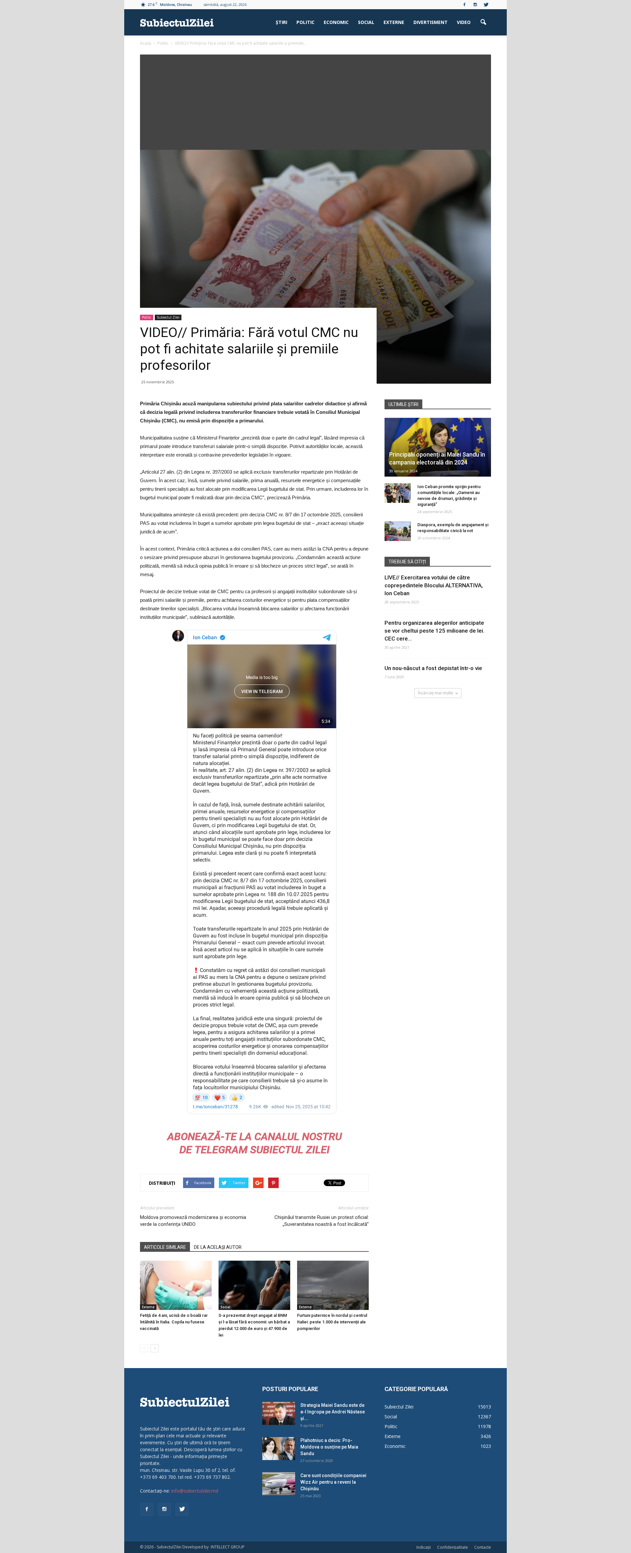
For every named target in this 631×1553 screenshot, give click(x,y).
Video (464, 22)
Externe (394, 22)
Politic (305, 22)
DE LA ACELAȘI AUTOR (218, 1247)
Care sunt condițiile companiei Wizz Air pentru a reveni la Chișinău (333, 1482)
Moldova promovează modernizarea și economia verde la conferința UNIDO (193, 1220)
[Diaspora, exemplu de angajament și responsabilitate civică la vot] (398, 531)
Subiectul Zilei (168, 317)
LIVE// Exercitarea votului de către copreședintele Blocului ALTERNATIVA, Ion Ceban (434, 585)
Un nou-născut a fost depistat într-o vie (433, 668)
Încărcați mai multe (435, 693)
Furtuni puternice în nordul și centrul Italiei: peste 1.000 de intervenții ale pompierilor (332, 1322)
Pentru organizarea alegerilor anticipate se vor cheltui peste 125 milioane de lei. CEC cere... (434, 630)
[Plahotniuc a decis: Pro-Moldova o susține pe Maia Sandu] (278, 1448)
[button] (483, 22)
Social (366, 22)
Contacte (482, 1547)
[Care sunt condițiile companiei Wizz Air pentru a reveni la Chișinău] (278, 1483)
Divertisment (430, 22)
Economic (336, 22)
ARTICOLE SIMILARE (165, 1247)
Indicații (423, 1547)
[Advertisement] (315, 100)
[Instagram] (475, 5)
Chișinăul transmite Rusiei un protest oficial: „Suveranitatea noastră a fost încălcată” (321, 1220)
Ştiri (281, 22)
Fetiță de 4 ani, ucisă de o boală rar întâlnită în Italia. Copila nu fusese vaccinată (174, 1322)
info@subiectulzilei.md (194, 1491)
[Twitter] (486, 5)
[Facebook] (464, 5)
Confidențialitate (452, 1547)
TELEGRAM (221, 1149)
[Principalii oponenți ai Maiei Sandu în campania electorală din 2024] (438, 447)
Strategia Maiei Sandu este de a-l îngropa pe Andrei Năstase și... (332, 1412)
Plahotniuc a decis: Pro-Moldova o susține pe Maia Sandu (329, 1447)
